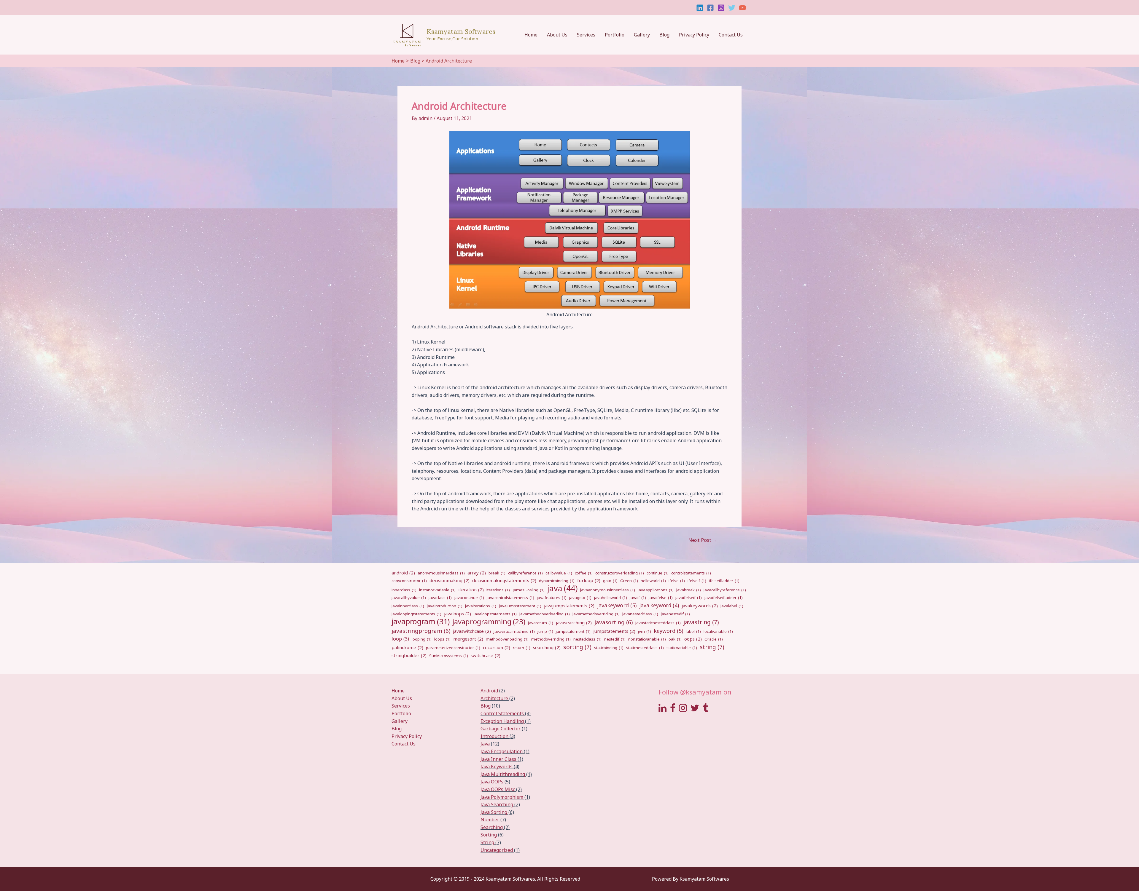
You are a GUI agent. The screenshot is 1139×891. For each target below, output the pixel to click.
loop (400, 638)
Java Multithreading (503, 774)
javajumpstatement (520, 606)
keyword (668, 630)
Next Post (703, 539)
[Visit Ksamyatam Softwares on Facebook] (672, 709)
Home (530, 34)
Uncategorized (497, 850)
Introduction (494, 736)
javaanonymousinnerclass (607, 590)
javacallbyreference (725, 590)
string (712, 647)
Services (586, 34)
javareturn (540, 622)
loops (442, 639)
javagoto (580, 597)
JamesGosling (529, 590)
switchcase (485, 655)
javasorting (613, 622)
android (403, 573)
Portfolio (614, 34)
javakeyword (617, 605)
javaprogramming (488, 621)
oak (675, 639)
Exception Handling (502, 721)
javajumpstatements (569, 606)
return (521, 647)
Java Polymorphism (502, 797)
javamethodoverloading (544, 614)
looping (422, 639)
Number (490, 819)
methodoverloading (507, 639)
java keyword (659, 605)
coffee (584, 573)
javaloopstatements (495, 614)
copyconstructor (409, 580)
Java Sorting (494, 812)
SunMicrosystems (448, 655)
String (487, 842)
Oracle (713, 639)
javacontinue (469, 597)
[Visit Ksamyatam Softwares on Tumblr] (705, 709)
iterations (498, 590)
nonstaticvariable (647, 639)
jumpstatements (614, 631)
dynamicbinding (557, 580)
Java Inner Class (498, 759)
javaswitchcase (472, 631)
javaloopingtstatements (416, 614)
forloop (588, 580)
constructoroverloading (619, 573)
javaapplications (656, 590)
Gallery (642, 34)
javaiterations (480, 606)
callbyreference (525, 573)
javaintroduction (444, 606)
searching (547, 647)
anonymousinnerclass (441, 573)
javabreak (688, 590)
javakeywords (700, 606)
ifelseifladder (724, 580)
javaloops (457, 614)
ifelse (677, 580)
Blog (664, 34)
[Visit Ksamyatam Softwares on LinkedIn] (662, 709)
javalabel (731, 606)
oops (693, 639)
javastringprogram (421, 630)
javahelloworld (610, 597)
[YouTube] (742, 7)
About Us (557, 34)
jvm (644, 631)
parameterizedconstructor (453, 647)
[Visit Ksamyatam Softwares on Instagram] (683, 709)
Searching (492, 827)
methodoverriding (551, 639)
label (693, 631)
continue (658, 573)
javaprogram (421, 621)
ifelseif (697, 580)
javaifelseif (688, 597)
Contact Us (731, 34)
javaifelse (661, 597)
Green (629, 580)
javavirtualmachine (514, 631)
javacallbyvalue (409, 597)
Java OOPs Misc (498, 789)
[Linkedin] (699, 7)
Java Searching (497, 804)
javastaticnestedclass (658, 622)
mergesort (468, 639)
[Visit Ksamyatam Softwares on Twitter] (695, 709)
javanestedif (675, 614)
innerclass (404, 590)
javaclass (440, 597)
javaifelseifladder (723, 597)
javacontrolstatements (510, 597)
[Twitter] (731, 7)
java (562, 589)
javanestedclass (640, 614)
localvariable (718, 631)
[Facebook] (710, 7)
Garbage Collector (501, 728)
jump (545, 631)
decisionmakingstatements (504, 580)
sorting (577, 647)
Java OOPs (492, 781)
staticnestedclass (645, 647)
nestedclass (587, 639)
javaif (638, 597)
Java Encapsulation (502, 751)
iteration (471, 590)
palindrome (407, 647)
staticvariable (681, 647)
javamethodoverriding (596, 614)
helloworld (653, 580)
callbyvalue (558, 573)
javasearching (574, 622)
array (476, 573)
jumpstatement (573, 631)
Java (485, 743)
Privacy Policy (694, 34)
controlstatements (691, 573)
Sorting (489, 834)
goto (610, 580)
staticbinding (608, 647)
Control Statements (502, 713)
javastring (701, 622)
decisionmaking (449, 580)
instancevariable (437, 590)
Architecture (494, 698)
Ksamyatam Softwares (461, 31)
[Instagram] (721, 7)
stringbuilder (409, 655)
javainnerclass (408, 606)
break (497, 573)
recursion (496, 647)
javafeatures (552, 597)
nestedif (615, 639)
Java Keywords (497, 766)
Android (489, 690)
